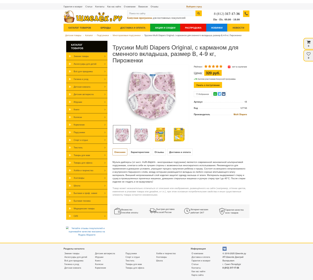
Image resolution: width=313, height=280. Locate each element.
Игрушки (78, 101)
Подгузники (79, 132)
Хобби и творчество (83, 170)
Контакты (99, 6)
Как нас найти (114, 6)
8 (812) (227, 14)
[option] (151, 94)
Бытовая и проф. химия (85, 193)
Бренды (106, 27)
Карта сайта (197, 274)
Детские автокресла (84, 94)
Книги (76, 109)
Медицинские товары (84, 208)
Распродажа (193, 27)
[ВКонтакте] (223, 94)
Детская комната (82, 86)
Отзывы (154, 6)
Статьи (88, 6)
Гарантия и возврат (73, 6)
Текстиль (78, 147)
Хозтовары (79, 177)
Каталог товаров (79, 27)
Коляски (78, 117)
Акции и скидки (165, 27)
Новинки (217, 27)
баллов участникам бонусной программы (215, 78)
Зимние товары (81, 56)
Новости (238, 27)
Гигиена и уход (81, 79)
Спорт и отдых (81, 139)
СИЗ (76, 215)
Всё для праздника (83, 71)
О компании (129, 6)
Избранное (203, 94)
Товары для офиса (83, 162)
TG (219, 95)
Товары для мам (82, 155)
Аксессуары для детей (85, 63)
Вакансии (143, 6)
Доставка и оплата (132, 27)
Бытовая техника (82, 200)
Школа (77, 185)
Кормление (79, 124)
